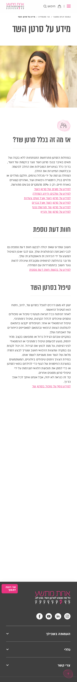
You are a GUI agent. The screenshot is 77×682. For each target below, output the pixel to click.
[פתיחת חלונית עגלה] (59, 6)
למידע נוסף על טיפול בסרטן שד (51, 386)
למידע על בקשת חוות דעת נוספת (50, 270)
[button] (67, 6)
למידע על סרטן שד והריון (55, 212)
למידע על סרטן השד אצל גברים (51, 203)
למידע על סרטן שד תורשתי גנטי (51, 207)
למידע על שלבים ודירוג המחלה (52, 194)
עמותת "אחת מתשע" (62, 17)
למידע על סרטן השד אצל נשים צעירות (47, 198)
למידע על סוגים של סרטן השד (52, 189)
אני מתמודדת (44, 17)
